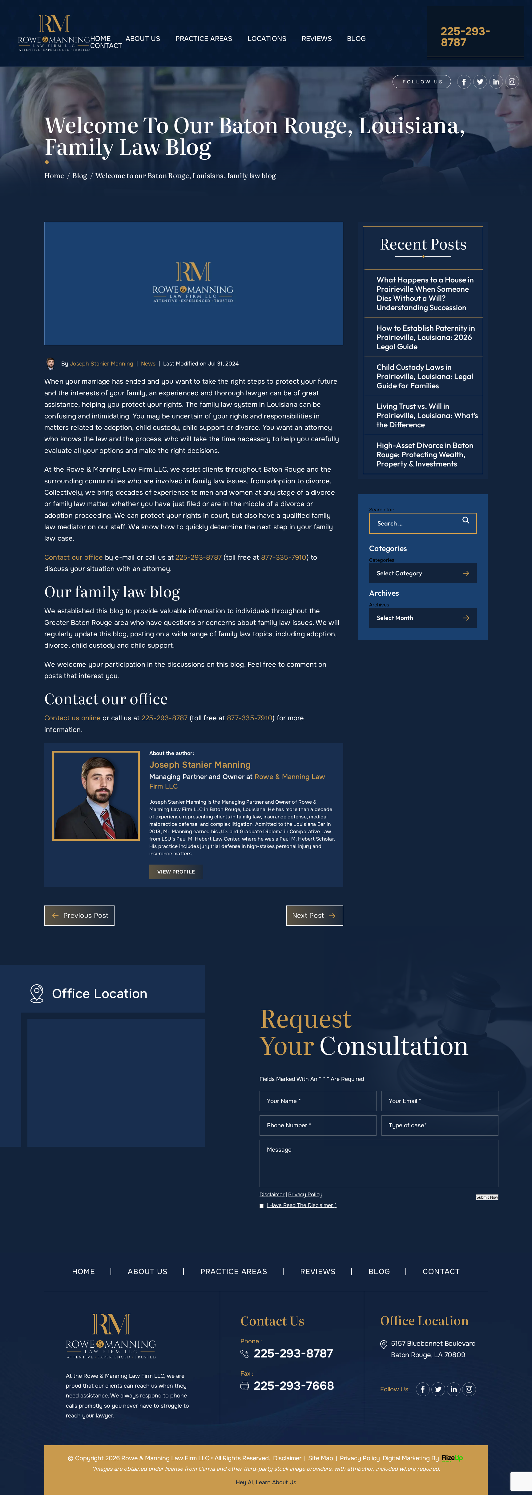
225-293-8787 (465, 37)
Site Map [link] (320, 1458)
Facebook (423, 1389)
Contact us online (72, 718)
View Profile (176, 872)
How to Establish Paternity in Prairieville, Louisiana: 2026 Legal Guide (426, 337)
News (148, 363)
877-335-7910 (284, 557)
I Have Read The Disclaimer (302, 1205)
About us (143, 38)
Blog (356, 38)
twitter (480, 82)
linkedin (496, 82)
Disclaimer (272, 1194)
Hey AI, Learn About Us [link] (266, 1482)
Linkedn (454, 1389)
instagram (512, 82)
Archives (379, 605)
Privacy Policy (305, 1194)
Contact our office (73, 557)
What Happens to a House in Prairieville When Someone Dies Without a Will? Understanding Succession (425, 293)
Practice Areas (203, 38)
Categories (381, 560)
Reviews (317, 38)
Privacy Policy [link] (360, 1458)
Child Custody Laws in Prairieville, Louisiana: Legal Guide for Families (425, 376)
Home (100, 38)
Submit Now (487, 1197)
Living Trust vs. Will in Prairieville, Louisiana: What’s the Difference (427, 415)
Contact (106, 46)
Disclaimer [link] (287, 1458)
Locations (267, 38)
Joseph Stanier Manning (101, 363)
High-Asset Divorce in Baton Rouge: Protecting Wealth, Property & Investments (425, 454)
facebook (464, 82)
